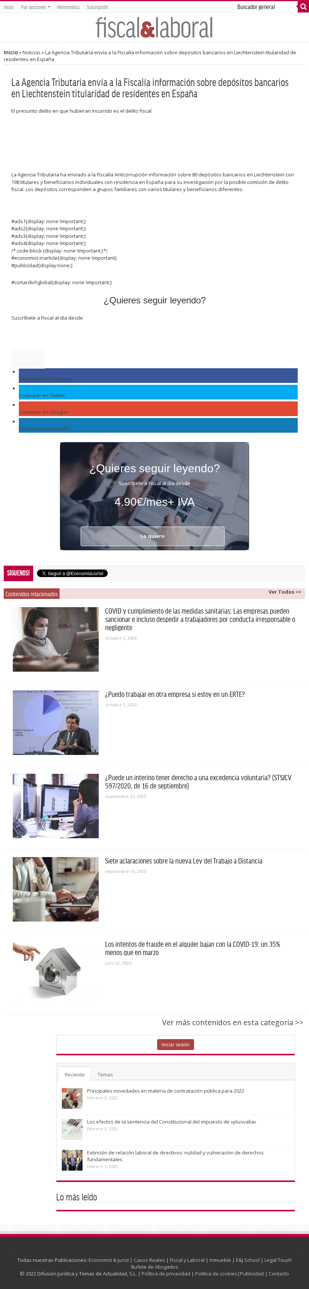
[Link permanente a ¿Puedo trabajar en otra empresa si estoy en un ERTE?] (56, 722)
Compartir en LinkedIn (44, 428)
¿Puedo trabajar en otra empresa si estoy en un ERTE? (175, 694)
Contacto (279, 1273)
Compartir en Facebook (45, 378)
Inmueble (220, 1260)
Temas (105, 1074)
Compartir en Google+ (44, 412)
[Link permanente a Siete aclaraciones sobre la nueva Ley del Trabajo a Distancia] (56, 889)
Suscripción (97, 7)
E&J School (248, 1260)
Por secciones (33, 7)
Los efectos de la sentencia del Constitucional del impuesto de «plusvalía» (171, 1121)
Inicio (9, 7)
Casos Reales (149, 1260)
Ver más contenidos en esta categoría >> (232, 1022)
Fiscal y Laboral (187, 1260)
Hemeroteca (68, 7)
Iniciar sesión (176, 1044)
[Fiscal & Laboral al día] (154, 27)
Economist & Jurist (109, 1260)
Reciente (75, 1074)
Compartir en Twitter (42, 395)
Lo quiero (28, 359)
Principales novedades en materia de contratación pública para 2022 (165, 1090)
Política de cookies (216, 1273)
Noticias (32, 52)
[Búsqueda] (303, 6)
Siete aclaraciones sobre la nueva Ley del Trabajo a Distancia (183, 860)
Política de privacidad (166, 1273)
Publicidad (252, 1273)
